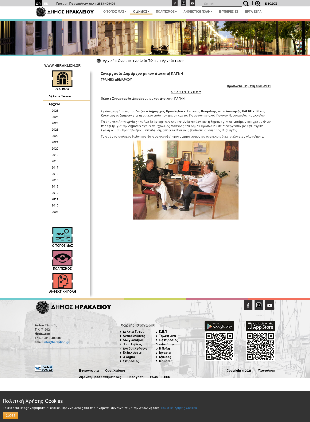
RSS (167, 376)
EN (46, 3)
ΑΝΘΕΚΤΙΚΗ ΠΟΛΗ (196, 11)
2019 (55, 155)
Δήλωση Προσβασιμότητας (100, 376)
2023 (55, 129)
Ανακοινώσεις (134, 336)
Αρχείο (168, 60)
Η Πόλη (164, 348)
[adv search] (256, 3)
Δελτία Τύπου (146, 60)
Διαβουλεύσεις (135, 348)
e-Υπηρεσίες (168, 340)
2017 (55, 167)
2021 (55, 142)
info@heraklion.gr (56, 342)
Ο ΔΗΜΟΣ (140, 11)
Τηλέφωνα (167, 336)
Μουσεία (166, 361)
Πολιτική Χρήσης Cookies (179, 408)
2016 (55, 173)
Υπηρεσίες (131, 361)
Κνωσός (165, 357)
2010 (55, 205)
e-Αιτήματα (168, 344)
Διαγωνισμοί (133, 340)
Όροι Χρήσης (115, 369)
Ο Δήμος (125, 60)
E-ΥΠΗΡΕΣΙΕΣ (228, 11)
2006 (55, 211)
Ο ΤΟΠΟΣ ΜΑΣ (113, 11)
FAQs (154, 376)
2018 (55, 161)
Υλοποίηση (266, 369)
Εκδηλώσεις (132, 352)
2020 (55, 148)
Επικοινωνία (89, 369)
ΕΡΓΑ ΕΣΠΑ (253, 11)
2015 (55, 180)
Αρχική (108, 60)
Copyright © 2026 (239, 369)
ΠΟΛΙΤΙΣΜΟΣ (165, 11)
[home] (67, 12)
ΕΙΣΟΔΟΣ (271, 3)
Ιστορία (165, 352)
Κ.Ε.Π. (163, 331)
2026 (55, 110)
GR (38, 3)
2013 (55, 186)
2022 (55, 136)
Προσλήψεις (132, 344)
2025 (55, 117)
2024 (55, 123)
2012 (55, 192)
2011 (181, 60)
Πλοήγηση (136, 376)
